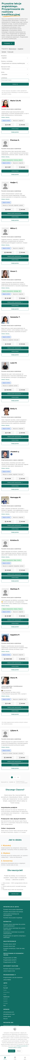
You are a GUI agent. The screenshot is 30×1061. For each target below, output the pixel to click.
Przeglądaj (7, 43)
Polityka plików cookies (15, 1047)
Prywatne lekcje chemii (9, 944)
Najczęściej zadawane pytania (11, 1025)
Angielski (11, 782)
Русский (5, 988)
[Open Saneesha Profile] (5, 320)
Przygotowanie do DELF (9, 962)
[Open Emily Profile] (5, 411)
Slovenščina (6, 992)
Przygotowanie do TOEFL (10, 957)
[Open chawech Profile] (5, 454)
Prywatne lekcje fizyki (9, 946)
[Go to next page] (18, 777)
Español (5, 1001)
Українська (6, 996)
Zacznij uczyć (15, 893)
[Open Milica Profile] (5, 231)
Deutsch (5, 998)
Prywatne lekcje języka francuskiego (13, 911)
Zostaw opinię (7, 1016)
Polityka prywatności (22, 1046)
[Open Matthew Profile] (5, 592)
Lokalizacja (4, 77)
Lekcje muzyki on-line (9, 971)
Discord (5, 1018)
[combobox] (15, 58)
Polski (4, 994)
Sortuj (2, 72)
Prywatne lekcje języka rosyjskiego (12, 917)
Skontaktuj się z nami (9, 1014)
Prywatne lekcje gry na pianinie (11, 968)
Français (5, 1003)
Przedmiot (4, 55)
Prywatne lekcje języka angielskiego (13, 909)
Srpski (4, 990)
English (5, 985)
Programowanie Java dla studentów (12, 977)
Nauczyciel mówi (5, 66)
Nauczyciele (4, 782)
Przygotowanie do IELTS (9, 960)
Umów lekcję (15, 128)
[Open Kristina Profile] (5, 543)
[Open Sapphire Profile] (5, 637)
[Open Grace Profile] (5, 274)
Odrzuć (19, 1051)
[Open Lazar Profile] (5, 365)
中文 (4, 1005)
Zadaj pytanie (15, 132)
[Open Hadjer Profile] (5, 185)
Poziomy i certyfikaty (6, 61)
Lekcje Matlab (7, 979)
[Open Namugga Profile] (5, 500)
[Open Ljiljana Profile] (5, 733)
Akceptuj (11, 1051)
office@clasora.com (8, 1012)
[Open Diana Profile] (5, 680)
